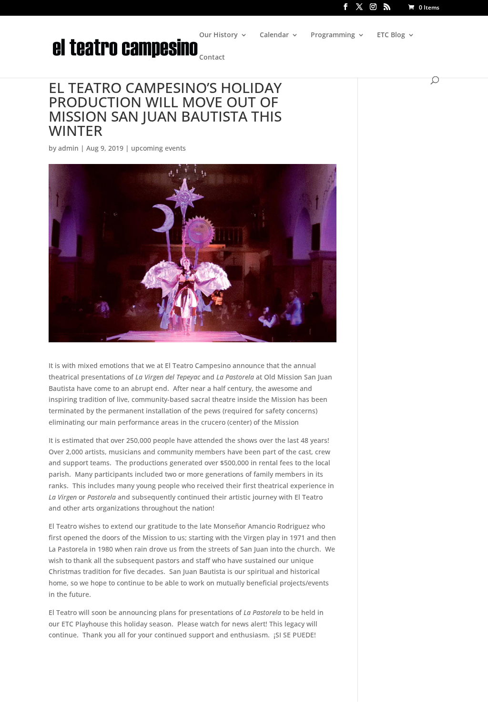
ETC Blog (391, 35)
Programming (333, 35)
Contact (212, 57)
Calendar (274, 35)
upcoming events (158, 148)
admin (68, 148)
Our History (218, 35)
